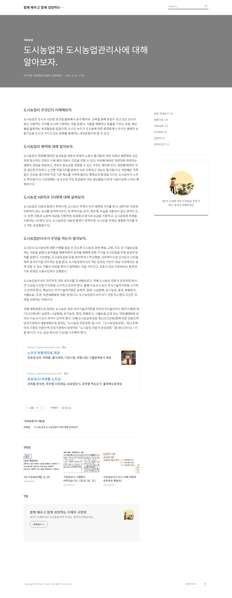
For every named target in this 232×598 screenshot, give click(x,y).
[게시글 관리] (42, 408)
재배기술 (161, 119)
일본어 (159, 138)
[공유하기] (37, 408)
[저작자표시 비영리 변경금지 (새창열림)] (66, 408)
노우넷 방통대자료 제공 (43, 352)
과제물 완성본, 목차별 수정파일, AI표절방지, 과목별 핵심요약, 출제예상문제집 (74, 384)
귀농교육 (161, 126)
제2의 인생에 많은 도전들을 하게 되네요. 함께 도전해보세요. (62, 517)
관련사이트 (190, 584)
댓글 (26, 496)
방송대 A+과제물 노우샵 (44, 379)
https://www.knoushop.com (44, 373)
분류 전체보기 (164, 113)
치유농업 (160, 132)
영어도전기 (161, 144)
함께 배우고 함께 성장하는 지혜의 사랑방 (43, 7)
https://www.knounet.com (43, 347)
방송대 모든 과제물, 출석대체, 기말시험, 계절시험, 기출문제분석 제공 (69, 357)
